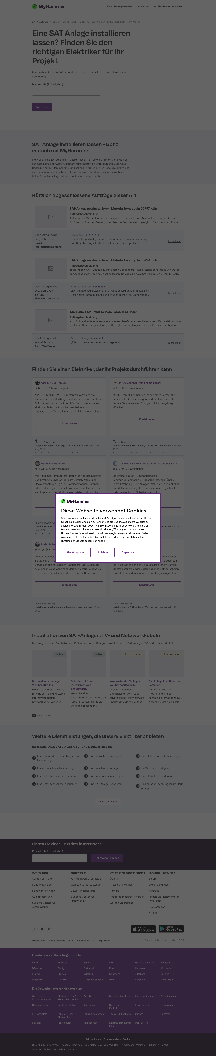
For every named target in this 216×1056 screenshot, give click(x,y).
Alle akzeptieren (75, 552)
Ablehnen (103, 552)
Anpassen (128, 552)
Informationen (101, 533)
